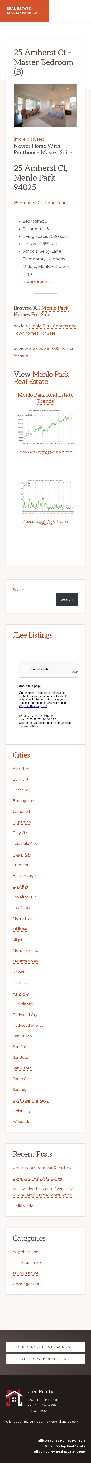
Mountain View (26, 961)
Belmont (20, 779)
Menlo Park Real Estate (41, 378)
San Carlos (22, 1047)
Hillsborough (24, 876)
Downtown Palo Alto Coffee (37, 1178)
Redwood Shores (28, 1025)
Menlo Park (23, 918)
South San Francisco (31, 1100)
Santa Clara (23, 1079)
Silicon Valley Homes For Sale (61, 1440)
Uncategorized (26, 1284)
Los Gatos (21, 908)
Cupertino (22, 822)
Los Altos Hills (24, 897)
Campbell (21, 811)
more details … (37, 281)
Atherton (21, 769)
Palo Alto (21, 993)
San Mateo (22, 1068)
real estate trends (28, 1262)
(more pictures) (29, 139)
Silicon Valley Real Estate (65, 1446)
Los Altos (20, 886)
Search (19, 590)
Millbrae (20, 929)
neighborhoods (26, 1252)
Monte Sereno (25, 950)
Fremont (20, 865)
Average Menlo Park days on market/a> (45, 522)
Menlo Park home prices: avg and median (45, 453)
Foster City (22, 854)
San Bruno (22, 1036)
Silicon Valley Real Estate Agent (59, 1451)
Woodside (21, 1122)
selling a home (25, 1273)
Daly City (20, 833)
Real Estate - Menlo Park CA (22, 11)
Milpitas (19, 940)
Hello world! (23, 1206)
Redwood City (25, 1015)
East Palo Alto (25, 843)
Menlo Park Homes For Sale (41, 311)
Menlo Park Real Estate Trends (45, 398)
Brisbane (20, 790)
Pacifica (19, 983)
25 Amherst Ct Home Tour (40, 202)
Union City (22, 1111)
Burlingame (23, 801)
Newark (20, 972)
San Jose (20, 1057)
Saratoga (20, 1090)
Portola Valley (25, 1004)
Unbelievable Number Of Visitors (42, 1167)
